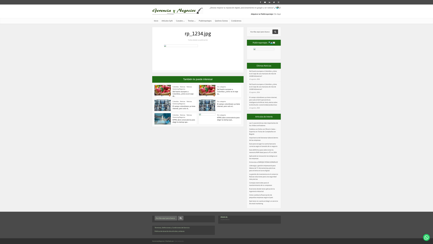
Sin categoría (221, 87)
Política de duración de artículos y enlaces (169, 231)
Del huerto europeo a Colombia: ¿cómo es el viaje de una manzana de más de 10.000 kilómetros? (263, 73)
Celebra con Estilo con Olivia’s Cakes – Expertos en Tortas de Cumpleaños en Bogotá (262, 131)
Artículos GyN (167, 21)
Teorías (191, 21)
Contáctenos (236, 21)
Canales (179, 21)
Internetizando (179, 241)
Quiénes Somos (221, 21)
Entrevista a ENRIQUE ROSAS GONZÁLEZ (263, 162)
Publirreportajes (205, 21)
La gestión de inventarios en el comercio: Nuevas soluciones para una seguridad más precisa (263, 176)
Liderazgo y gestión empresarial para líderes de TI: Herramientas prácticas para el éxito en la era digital (262, 168)
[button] (426, 237)
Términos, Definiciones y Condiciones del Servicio (172, 228)
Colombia (176, 87)
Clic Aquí (277, 14)
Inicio (156, 21)
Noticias (182, 87)
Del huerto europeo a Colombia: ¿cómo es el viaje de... (183, 94)
